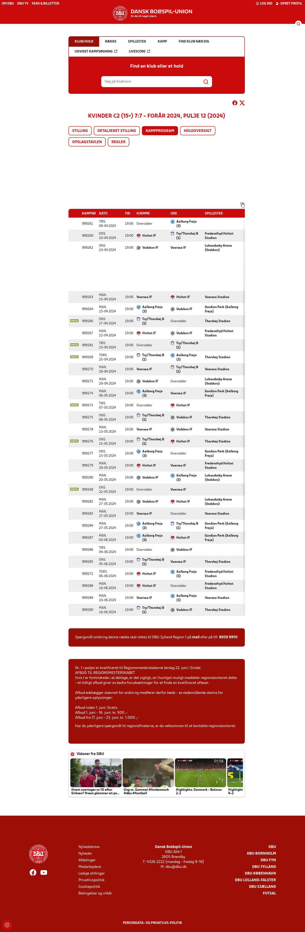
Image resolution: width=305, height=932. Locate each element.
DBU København (260, 873)
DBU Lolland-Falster (255, 880)
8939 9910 (228, 637)
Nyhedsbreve (89, 847)
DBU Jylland (264, 867)
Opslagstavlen (87, 142)
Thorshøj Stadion (217, 321)
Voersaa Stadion (217, 297)
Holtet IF (149, 235)
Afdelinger (87, 860)
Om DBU (8, 3)
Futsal (269, 893)
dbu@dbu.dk (176, 867)
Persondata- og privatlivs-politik (152, 923)
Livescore (137, 51)
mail (196, 637)
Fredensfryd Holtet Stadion (219, 236)
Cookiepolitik (89, 887)
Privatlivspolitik (91, 880)
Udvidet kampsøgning (94, 51)
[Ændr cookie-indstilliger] (7, 925)
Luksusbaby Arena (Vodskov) (218, 248)
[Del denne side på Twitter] (242, 103)
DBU (272, 847)
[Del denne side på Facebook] (234, 103)
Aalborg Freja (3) (186, 224)
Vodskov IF (150, 247)
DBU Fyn (268, 860)
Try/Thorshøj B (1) (187, 236)
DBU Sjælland (262, 887)
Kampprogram (160, 131)
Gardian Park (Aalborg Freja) (221, 309)
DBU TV (22, 3)
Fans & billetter (45, 3)
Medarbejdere (89, 867)
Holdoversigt (198, 131)
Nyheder (85, 853)
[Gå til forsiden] (152, 13)
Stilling (80, 131)
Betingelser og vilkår (95, 893)
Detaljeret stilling (117, 131)
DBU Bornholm (261, 853)
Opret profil (291, 3)
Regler (118, 142)
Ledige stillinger (91, 873)
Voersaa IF (178, 247)
